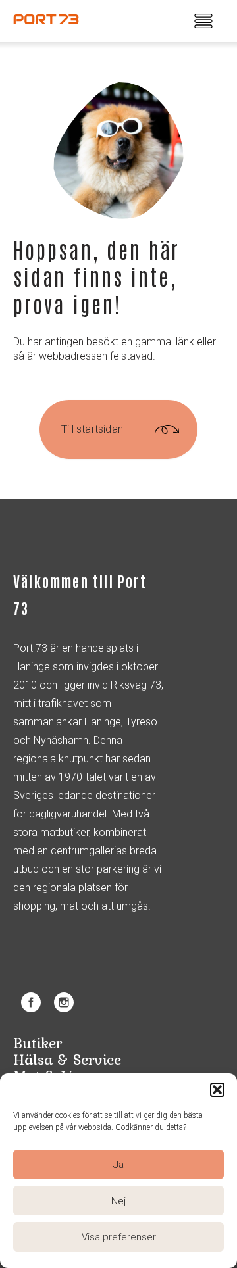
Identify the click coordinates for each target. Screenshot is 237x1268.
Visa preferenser (119, 1237)
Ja (118, 1165)
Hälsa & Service (67, 1059)
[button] (217, 1089)
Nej (118, 1201)
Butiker (37, 1042)
